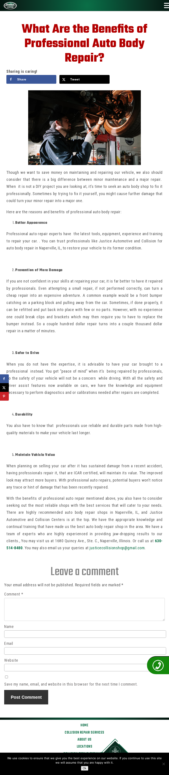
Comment (13, 594)
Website (11, 660)
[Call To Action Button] (158, 665)
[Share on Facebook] (4, 378)
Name (9, 626)
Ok (84, 768)
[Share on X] (4, 387)
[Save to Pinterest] (4, 396)
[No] (163, 764)
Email (8, 643)
